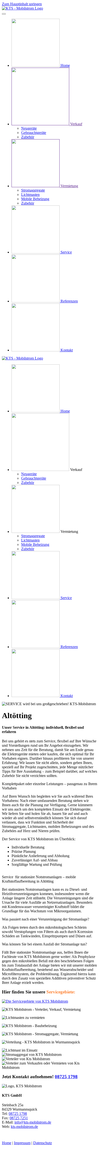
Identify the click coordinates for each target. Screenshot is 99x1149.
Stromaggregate (33, 190)
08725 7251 (19, 1118)
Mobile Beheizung (35, 199)
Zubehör (27, 137)
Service (66, 252)
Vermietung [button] (69, 531)
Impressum (22, 1143)
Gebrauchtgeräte (33, 133)
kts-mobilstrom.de (24, 1127)
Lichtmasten (30, 195)
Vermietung (69, 186)
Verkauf (76, 124)
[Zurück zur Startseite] (22, 8)
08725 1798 (66, 1076)
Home (65, 65)
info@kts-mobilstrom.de (32, 1122)
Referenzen (69, 301)
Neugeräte (29, 128)
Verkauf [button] (76, 470)
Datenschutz (42, 1143)
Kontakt (67, 350)
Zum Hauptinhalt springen (22, 4)
